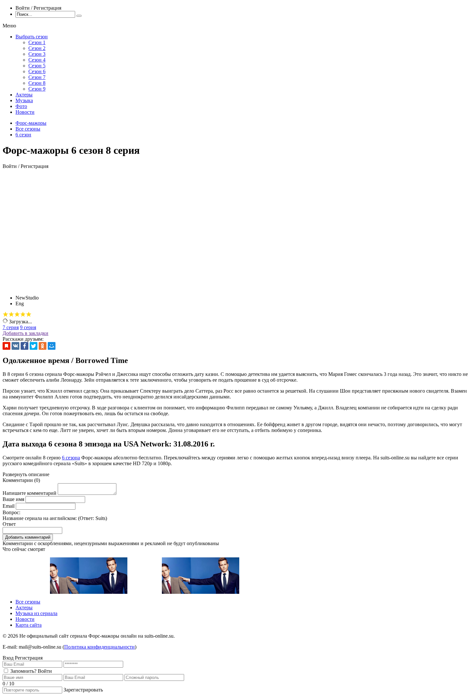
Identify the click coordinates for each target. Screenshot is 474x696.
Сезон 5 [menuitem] (36, 65)
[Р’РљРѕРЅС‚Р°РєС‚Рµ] (15, 346)
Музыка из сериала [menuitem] (36, 613)
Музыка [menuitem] (24, 100)
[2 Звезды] (11, 314)
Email (9, 506)
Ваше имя (13, 499)
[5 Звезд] (29, 314)
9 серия (28, 327)
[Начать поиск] (79, 16)
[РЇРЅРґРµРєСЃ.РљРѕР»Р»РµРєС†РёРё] (6, 346)
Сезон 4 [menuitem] (36, 60)
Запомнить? (23, 671)
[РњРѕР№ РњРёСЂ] (51, 346)
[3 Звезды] (17, 314)
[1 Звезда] (5, 314)
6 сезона (71, 457)
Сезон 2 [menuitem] (36, 48)
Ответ (9, 524)
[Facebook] (24, 346)
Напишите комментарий (29, 493)
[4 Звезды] (23, 314)
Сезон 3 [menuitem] (36, 54)
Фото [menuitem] (21, 106)
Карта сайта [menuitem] (28, 625)
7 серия (11, 327)
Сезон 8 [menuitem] (36, 83)
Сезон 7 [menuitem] (36, 77)
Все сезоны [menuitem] (27, 601)
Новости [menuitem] (25, 112)
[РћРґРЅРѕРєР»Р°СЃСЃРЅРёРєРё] (42, 346)
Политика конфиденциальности (99, 647)
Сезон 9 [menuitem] (36, 89)
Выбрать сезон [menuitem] (31, 36)
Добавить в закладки (25, 333)
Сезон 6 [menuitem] (36, 71)
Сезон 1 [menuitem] (36, 42)
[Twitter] (33, 346)
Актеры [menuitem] (24, 94)
